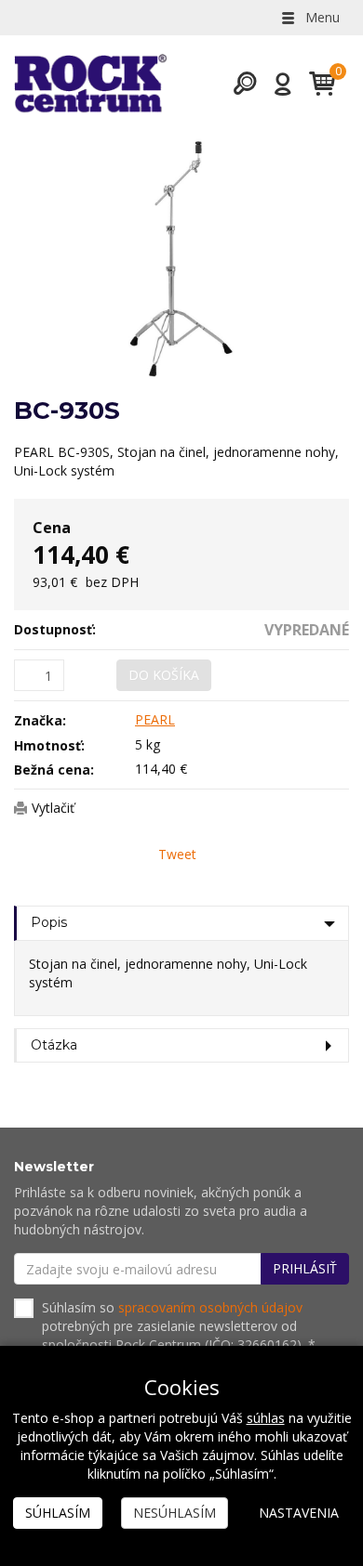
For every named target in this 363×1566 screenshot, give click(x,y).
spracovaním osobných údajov (210, 1307)
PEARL (155, 719)
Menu (321, 17)
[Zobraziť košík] (315, 83)
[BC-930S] (181, 259)
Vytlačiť (53, 807)
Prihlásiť (305, 1268)
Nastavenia (299, 1512)
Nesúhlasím (174, 1512)
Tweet (177, 854)
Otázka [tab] (54, 1045)
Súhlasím (57, 1512)
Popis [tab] (49, 922)
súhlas (266, 1418)
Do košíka (163, 675)
